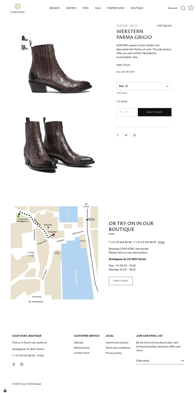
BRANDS (55, 8)
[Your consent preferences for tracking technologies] (5, 390)
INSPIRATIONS (115, 8)
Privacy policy (114, 352)
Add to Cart (154, 112)
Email (161, 242)
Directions (120, 281)
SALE (98, 8)
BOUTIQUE (137, 8)
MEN (86, 8)
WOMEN (71, 8)
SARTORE (122, 25)
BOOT (133, 25)
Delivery (78, 342)
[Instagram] (21, 364)
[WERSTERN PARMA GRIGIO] (25, 37)
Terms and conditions (118, 347)
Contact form (81, 352)
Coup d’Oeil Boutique (30, 383)
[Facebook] (13, 364)
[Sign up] (182, 360)
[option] (25, 38)
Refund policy (82, 347)
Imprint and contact (117, 342)
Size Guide (122, 93)
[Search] (183, 8)
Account (172, 8)
